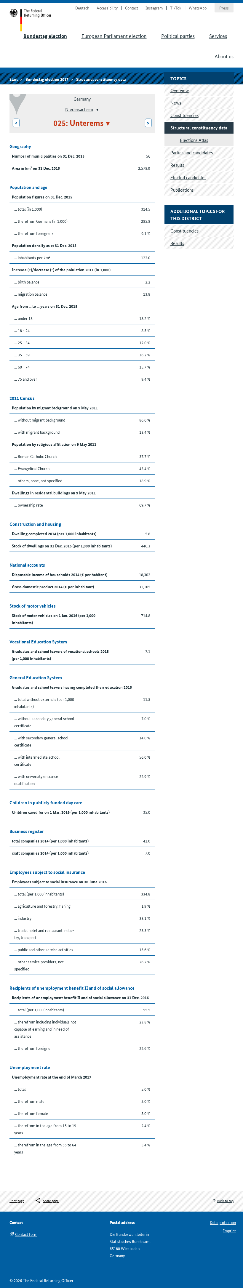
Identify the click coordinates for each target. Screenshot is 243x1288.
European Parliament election (114, 35)
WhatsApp (198, 8)
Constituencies (184, 115)
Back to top (225, 1200)
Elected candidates (188, 177)
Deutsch (82, 8)
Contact (131, 8)
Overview (179, 90)
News (175, 103)
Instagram (154, 8)
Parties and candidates (191, 152)
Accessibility (107, 8)
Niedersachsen (79, 109)
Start (30, 20)
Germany (82, 99)
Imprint (229, 1230)
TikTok (175, 8)
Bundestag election (45, 36)
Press (224, 8)
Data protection (223, 1222)
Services (218, 35)
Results (177, 165)
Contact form (26, 1234)
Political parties (178, 35)
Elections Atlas (194, 140)
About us (224, 56)
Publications (182, 190)
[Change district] (96, 109)
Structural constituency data (101, 79)
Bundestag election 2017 (46, 79)
